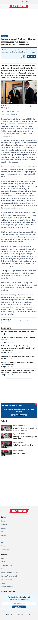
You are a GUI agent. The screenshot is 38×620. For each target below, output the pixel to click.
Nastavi (30, 57)
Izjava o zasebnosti (6, 579)
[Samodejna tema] (23, 2)
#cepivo (3, 323)
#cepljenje (17, 321)
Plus (2, 542)
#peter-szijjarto (22, 323)
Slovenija (4, 36)
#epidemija (11, 321)
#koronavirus (4, 321)
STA (3, 111)
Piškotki (3, 583)
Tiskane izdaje (5, 550)
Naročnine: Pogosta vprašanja (9, 576)
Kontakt (3, 562)
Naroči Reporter (20, 415)
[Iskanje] (27, 1)
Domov (3, 521)
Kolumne (3, 535)
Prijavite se (17, 607)
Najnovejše (4, 524)
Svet (2, 532)
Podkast (3, 546)
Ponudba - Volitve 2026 (7, 587)
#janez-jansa (14, 323)
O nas (2, 558)
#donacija (29, 321)
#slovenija (8, 323)
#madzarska (23, 321)
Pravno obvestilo (5, 569)
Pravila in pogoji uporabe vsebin (9, 572)
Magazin (3, 539)
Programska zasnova (6, 565)
